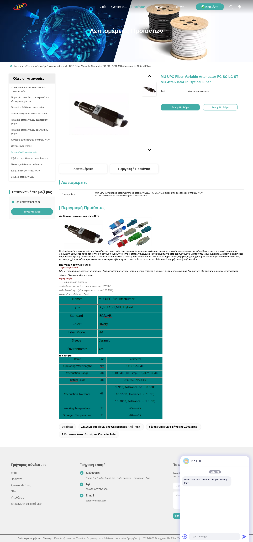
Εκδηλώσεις (159, 7)
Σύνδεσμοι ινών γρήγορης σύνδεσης (173, 426)
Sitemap (47, 538)
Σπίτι (103, 7)
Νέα (13, 491)
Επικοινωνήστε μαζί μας (179, 7)
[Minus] (244, 461)
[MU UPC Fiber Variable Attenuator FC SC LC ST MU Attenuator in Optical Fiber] (99, 114)
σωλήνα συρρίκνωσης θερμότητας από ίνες (110, 426)
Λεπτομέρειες (83, 169)
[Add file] (184, 536)
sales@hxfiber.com (28, 201)
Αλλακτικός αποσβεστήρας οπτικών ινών (89, 434)
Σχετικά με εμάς (119, 7)
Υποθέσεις (17, 497)
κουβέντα (211, 7)
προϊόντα (137, 7)
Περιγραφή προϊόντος (134, 169)
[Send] (244, 536)
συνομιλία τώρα (32, 211)
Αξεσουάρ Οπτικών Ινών (48, 66)
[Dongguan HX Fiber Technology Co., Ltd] (20, 7)
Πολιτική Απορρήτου (29, 538)
